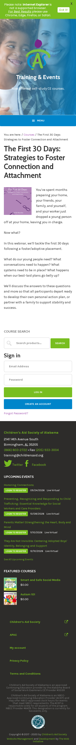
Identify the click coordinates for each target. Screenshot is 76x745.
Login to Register (16, 490)
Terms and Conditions (25, 673)
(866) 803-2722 (15, 450)
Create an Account (38, 404)
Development (47, 738)
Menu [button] (40, 120)
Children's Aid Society (54, 734)
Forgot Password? (16, 413)
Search (60, 343)
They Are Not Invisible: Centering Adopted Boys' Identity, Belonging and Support (35, 543)
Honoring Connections (19, 485)
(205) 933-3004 (47, 450)
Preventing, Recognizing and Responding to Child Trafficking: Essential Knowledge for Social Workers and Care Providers (37, 503)
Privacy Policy (19, 660)
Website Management (20, 738)
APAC (13, 635)
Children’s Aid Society (25, 622)
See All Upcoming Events (18, 559)
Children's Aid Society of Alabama (31, 433)
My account (18, 647)
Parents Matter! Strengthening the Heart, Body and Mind (37, 525)
